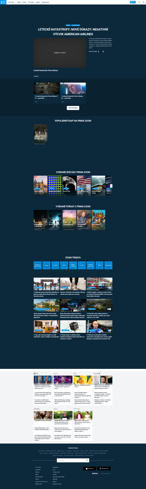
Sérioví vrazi (66, 191)
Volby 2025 (63, 453)
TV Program (31, 2)
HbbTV (36, 474)
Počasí (86, 451)
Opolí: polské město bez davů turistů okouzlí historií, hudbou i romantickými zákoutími (46, 315)
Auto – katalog (43, 453)
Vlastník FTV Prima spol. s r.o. (41, 481)
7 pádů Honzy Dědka (54, 453)
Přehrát (37, 136)
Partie (81, 451)
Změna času (76, 451)
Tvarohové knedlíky (69, 455)
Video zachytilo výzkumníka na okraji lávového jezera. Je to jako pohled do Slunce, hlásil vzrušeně (82, 401)
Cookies (37, 479)
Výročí (99, 265)
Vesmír (82, 265)
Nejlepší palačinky (79, 455)
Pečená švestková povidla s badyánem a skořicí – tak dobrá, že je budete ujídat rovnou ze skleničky (102, 395)
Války (64, 265)
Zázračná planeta (68, 224)
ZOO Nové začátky (103, 451)
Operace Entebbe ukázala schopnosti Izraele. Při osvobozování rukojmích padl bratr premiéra (82, 395)
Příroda (55, 265)
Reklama (37, 472)
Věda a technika (73, 265)
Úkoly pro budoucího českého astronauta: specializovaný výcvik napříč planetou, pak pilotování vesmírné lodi (99, 337)
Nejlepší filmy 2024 (51, 451)
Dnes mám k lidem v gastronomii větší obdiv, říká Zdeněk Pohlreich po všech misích (62, 394)
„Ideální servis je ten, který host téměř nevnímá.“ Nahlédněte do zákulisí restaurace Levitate (102, 386)
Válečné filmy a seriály (96, 192)
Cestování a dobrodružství (37, 265)
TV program (69, 451)
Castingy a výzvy (56, 472)
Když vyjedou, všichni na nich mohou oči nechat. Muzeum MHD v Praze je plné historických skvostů (99, 294)
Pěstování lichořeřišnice (100, 453)
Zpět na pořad (73, 108)
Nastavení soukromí (57, 484)
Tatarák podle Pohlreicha (80, 453)
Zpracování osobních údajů (58, 476)
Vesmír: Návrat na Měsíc (83, 192)
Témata (19, 2)
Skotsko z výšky (38, 139)
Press (54, 469)
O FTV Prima (38, 467)
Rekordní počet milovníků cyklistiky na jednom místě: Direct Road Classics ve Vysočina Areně (46, 294)
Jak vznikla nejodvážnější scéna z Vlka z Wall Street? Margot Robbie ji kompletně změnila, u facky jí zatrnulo (43, 438)
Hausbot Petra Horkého (82, 225)
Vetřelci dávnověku (54, 224)
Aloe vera (90, 453)
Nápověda (55, 479)
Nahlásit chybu (38, 484)
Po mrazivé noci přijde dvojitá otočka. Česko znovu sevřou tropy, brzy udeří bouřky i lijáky (43, 401)
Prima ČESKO (96, 224)
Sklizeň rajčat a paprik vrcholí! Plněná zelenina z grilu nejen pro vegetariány (82, 422)
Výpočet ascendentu (57, 455)
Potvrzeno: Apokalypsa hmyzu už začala (82, 385)
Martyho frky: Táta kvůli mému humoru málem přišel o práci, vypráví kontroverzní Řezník (61, 422)
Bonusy (36, 76)
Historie (46, 265)
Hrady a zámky (38, 191)
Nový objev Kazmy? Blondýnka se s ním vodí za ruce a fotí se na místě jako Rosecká (62, 437)
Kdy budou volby (93, 451)
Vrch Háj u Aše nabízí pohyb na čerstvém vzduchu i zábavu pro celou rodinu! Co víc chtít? (98, 315)
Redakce (55, 481)
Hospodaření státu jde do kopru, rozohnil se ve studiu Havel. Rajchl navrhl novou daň (43, 386)
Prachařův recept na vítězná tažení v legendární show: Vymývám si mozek (62, 386)
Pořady (24, 2)
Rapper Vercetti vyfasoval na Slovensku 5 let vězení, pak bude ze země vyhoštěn (62, 429)
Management (55, 467)
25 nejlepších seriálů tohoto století (43, 420)
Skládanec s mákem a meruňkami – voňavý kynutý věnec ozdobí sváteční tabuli (102, 401)
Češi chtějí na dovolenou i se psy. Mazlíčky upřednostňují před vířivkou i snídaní (82, 429)
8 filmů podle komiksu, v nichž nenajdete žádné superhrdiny (42, 428)
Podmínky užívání (39, 476)
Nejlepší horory (61, 451)
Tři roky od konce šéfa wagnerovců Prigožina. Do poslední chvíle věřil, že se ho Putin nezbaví (43, 394)
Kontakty (55, 474)
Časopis (38, 2)
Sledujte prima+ (45, 2)
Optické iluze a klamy (55, 191)
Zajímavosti (108, 265)
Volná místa (37, 469)
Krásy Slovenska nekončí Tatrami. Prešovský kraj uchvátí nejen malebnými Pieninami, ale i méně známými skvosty (72, 315)
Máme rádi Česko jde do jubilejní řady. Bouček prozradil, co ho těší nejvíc (62, 401)
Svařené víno (70, 453)
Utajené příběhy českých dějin (38, 225)
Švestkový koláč (89, 455)
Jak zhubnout (41, 451)
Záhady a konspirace (90, 265)
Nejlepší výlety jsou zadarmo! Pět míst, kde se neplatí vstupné (82, 436)
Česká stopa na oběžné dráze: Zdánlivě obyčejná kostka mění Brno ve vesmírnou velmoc (72, 337)
